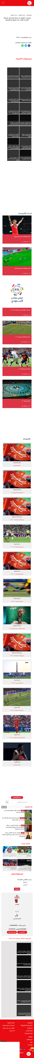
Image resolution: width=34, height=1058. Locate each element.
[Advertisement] (17, 53)
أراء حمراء (11, 1030)
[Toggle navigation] (3, 2)
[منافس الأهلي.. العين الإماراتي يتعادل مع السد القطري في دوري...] (13, 141)
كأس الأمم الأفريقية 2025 (17, 492)
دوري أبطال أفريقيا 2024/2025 (17, 655)
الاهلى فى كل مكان (8, 1028)
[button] (2, 807)
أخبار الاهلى (29, 1030)
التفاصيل (22, 932)
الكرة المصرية (28, 1033)
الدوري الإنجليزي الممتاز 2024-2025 (17, 737)
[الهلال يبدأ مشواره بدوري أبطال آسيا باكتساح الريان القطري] (13, 118)
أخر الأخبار (29, 1028)
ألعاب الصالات (17, 764)
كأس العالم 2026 (26, 401)
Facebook (29, 45)
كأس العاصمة (17, 462)
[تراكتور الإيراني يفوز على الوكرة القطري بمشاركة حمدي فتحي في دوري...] (25, 118)
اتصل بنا (30, 1045)
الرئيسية (29, 15)
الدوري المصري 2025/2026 (17, 601)
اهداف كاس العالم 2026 (24, 369)
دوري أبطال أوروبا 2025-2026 (17, 547)
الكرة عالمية (11, 1023)
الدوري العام (17, 598)
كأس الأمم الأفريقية (26, 1025)
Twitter (26, 45)
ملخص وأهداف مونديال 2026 (22, 336)
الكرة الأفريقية (17, 489)
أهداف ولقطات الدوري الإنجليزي (22, 236)
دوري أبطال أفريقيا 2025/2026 (17, 519)
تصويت (17, 889)
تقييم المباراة (12, 932)
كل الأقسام (17, 797)
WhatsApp (22, 45)
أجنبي (25, 885)
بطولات (30, 1037)
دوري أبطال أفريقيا (17, 516)
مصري (25, 882)
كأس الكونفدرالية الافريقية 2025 (17, 628)
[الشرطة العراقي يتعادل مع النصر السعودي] (25, 153)
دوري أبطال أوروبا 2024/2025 (17, 710)
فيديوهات (29, 1039)
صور (31, 1042)
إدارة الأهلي (17, 762)
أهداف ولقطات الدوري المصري (22, 268)
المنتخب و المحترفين (8, 1025)
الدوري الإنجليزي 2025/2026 (17, 574)
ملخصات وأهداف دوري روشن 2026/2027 (20, 310)
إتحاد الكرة (17, 680)
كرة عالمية (22, 15)
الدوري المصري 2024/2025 (17, 683)
